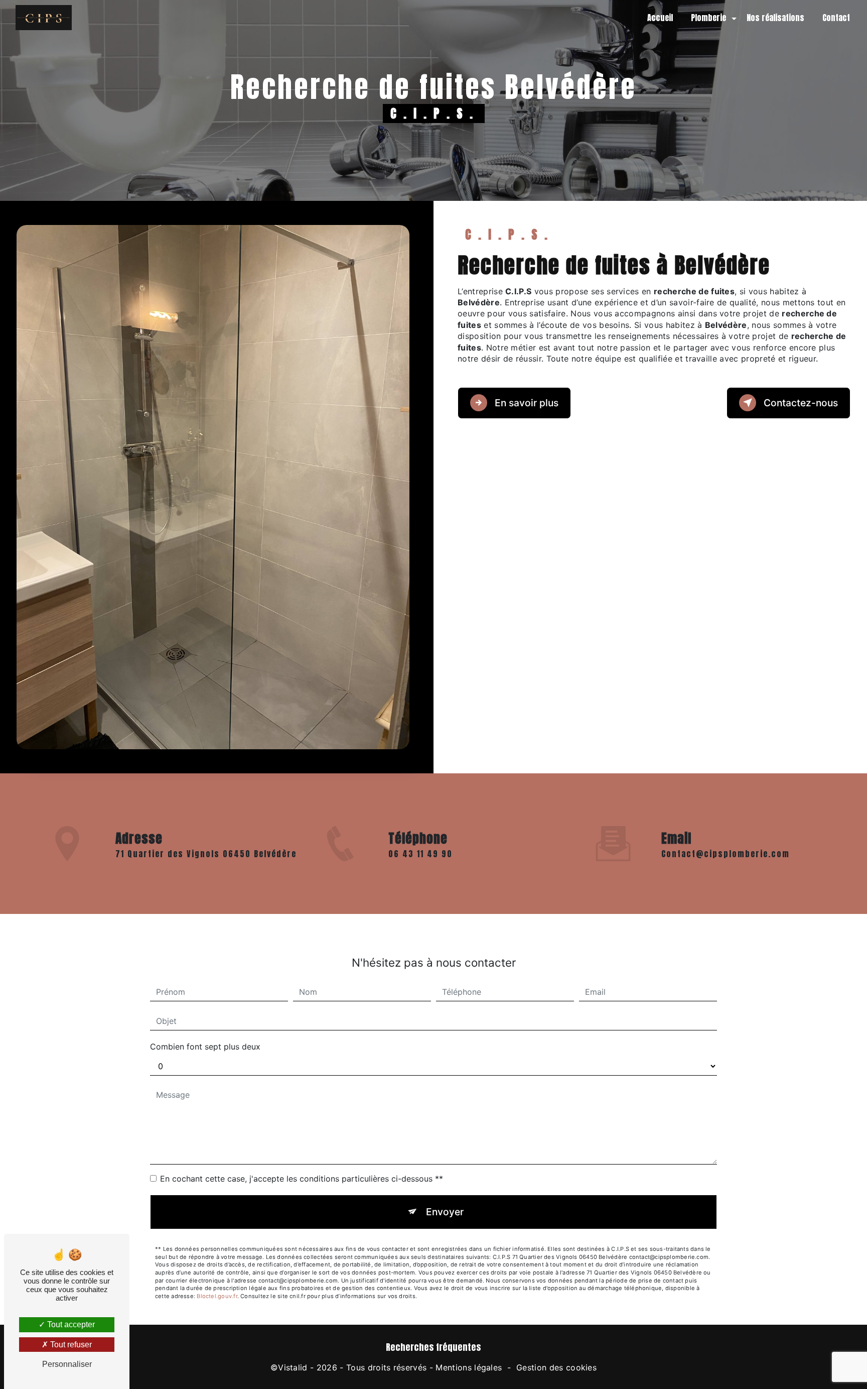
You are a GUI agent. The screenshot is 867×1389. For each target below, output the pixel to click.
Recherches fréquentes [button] (433, 1347)
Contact (836, 18)
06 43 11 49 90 (420, 854)
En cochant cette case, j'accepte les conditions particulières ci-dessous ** (301, 1179)
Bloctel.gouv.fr (217, 1296)
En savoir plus (525, 403)
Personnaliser (67, 1364)
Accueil (660, 18)
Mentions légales (469, 1367)
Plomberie (708, 18)
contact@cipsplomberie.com (725, 854)
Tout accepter (70, 1324)
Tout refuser (70, 1344)
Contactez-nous (799, 403)
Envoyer (445, 1212)
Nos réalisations (775, 18)
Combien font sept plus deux (205, 1046)
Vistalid (293, 1367)
